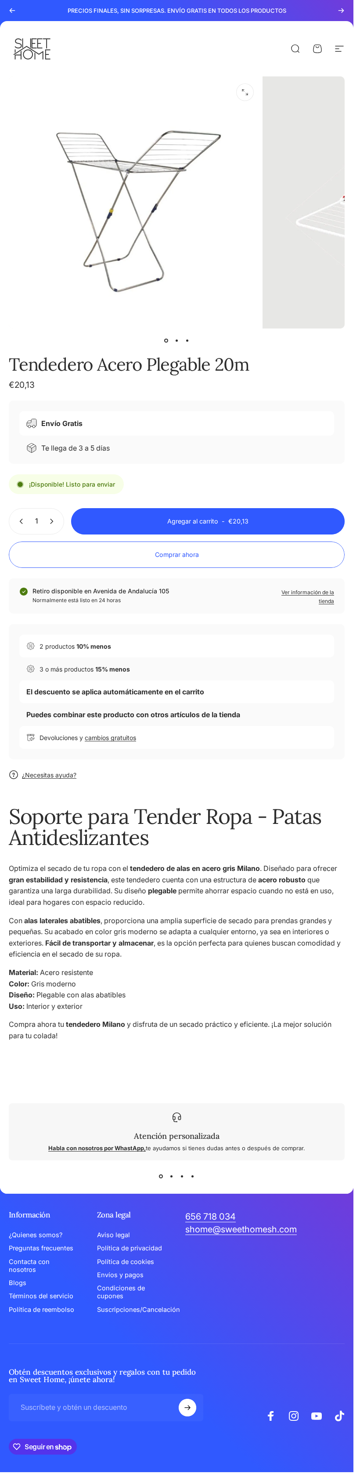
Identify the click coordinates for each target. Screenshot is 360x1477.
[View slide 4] (192, 1176)
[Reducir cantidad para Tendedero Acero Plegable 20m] (19, 521)
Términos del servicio (41, 1296)
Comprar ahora (177, 554)
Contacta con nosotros (29, 1266)
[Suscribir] (187, 1407)
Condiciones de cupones (121, 1292)
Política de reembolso (41, 1310)
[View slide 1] (161, 1176)
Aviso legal (113, 1235)
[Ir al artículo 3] (187, 341)
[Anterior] (12, 10)
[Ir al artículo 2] (177, 341)
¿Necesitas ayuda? (49, 775)
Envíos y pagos (120, 1275)
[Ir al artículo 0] (166, 341)
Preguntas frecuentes (41, 1248)
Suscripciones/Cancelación (138, 1310)
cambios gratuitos (110, 737)
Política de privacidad (129, 1248)
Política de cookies (125, 1262)
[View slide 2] (171, 1176)
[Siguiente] (341, 10)
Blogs (17, 1283)
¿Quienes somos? (35, 1235)
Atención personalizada (177, 1136)
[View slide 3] (182, 1176)
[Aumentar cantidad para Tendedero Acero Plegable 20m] (53, 521)
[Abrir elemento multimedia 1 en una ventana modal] (245, 92)
